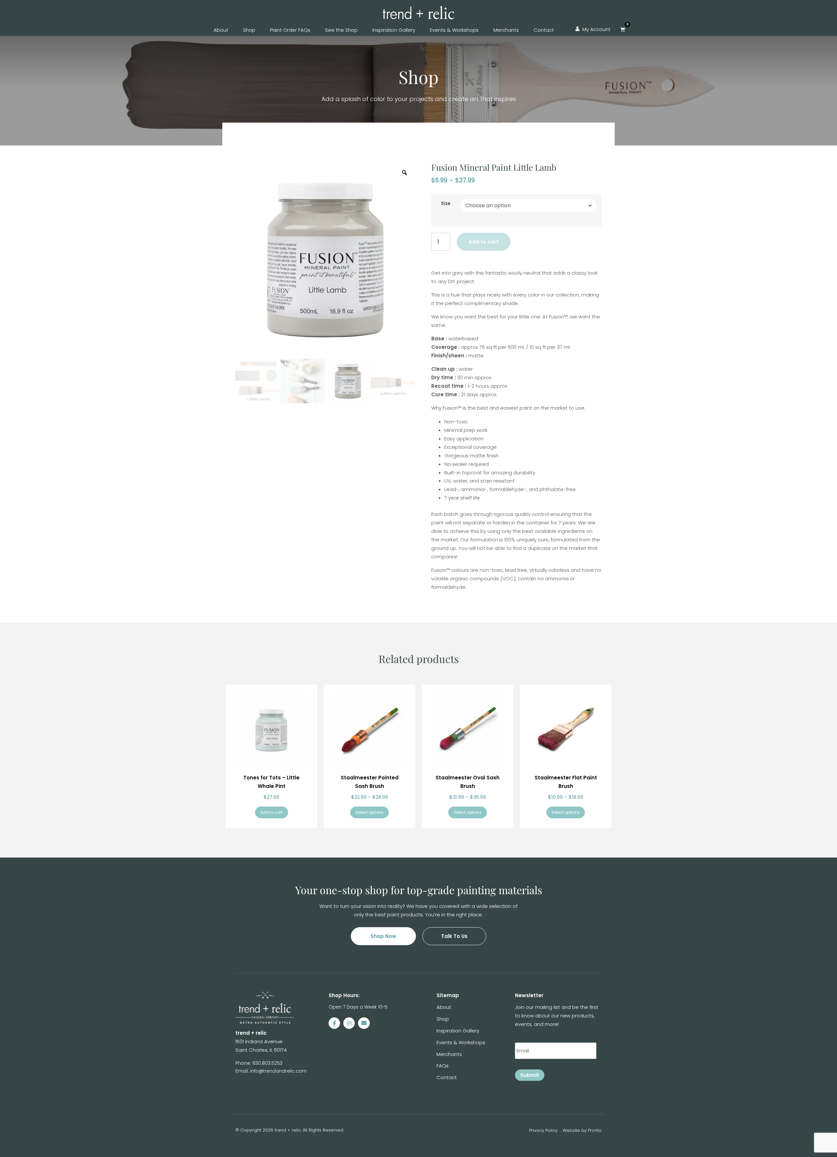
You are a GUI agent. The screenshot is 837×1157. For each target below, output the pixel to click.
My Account (596, 29)
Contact (544, 29)
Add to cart (484, 241)
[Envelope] (363, 1023)
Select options (369, 812)
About (221, 29)
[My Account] (577, 29)
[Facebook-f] (334, 1023)
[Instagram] (349, 1023)
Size (445, 203)
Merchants (506, 29)
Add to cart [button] (271, 812)
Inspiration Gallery (393, 29)
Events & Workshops (454, 29)
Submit (529, 1075)
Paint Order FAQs (290, 29)
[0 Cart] (622, 29)
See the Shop (341, 29)
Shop (249, 29)
